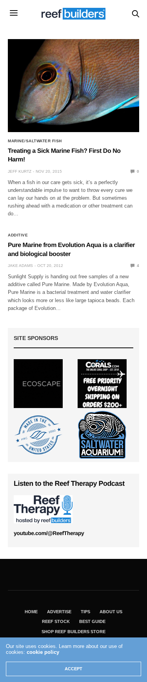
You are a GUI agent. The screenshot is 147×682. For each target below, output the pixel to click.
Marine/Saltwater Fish (35, 141)
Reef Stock (56, 621)
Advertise (59, 611)
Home (31, 611)
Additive (18, 235)
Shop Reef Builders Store (73, 631)
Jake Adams (20, 265)
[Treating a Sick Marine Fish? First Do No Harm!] (73, 85)
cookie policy (43, 652)
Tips (85, 611)
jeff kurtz (19, 171)
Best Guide (92, 621)
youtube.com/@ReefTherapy (49, 533)
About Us (111, 611)
